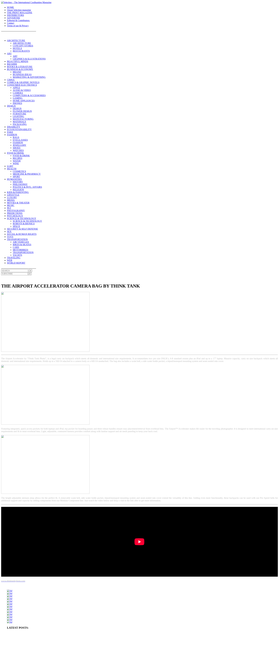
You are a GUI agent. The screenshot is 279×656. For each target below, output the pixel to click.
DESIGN (11, 106)
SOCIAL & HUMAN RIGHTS (21, 234)
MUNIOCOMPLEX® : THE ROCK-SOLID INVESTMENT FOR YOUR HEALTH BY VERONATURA (46, 634)
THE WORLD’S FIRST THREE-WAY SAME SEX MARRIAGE (197, 653)
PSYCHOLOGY (15, 216)
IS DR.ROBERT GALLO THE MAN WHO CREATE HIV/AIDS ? (32, 648)
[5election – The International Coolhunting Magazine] (26, 2)
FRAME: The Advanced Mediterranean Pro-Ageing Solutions (96, 643)
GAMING (18, 98)
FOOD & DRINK (15, 153)
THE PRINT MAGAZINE (19, 12)
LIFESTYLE (13, 195)
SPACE (16, 226)
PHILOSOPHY (20, 184)
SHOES (16, 148)
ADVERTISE (13, 18)
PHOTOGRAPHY (16, 210)
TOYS (10, 236)
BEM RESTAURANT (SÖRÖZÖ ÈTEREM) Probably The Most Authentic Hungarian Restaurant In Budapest (161, 643)
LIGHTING (18, 116)
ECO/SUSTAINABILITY (19, 129)
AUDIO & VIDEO (22, 90)
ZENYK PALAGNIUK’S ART (85, 653)
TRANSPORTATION (17, 239)
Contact (10, 23)
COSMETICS (19, 171)
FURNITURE (19, 114)
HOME (10, 7)
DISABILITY (13, 127)
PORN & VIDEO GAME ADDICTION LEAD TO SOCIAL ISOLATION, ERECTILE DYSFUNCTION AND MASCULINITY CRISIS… (59, 639)
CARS (16, 247)
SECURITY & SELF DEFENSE (22, 229)
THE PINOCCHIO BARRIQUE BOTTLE (102, 634)
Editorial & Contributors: (18, 20)
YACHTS (17, 255)
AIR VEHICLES (21, 242)
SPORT (16, 176)
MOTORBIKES (20, 250)
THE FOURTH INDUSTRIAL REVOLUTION (154, 653)
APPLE (16, 87)
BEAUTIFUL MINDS (17, 61)
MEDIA (11, 200)
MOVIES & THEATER (18, 202)
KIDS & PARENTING (18, 192)
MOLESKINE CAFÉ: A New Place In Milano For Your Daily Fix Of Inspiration (87, 648)
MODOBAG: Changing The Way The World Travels (222, 643)
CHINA (11, 79)
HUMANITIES (14, 179)
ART (9, 53)
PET (9, 208)
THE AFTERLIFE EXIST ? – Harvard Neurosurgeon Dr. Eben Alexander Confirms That (151, 634)
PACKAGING (20, 124)
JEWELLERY (19, 145)
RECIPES (17, 158)
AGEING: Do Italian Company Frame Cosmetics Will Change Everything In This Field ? (40, 643)
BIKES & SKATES (22, 244)
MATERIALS (19, 121)
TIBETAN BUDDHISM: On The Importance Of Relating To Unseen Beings (211, 639)
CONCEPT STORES (23, 45)
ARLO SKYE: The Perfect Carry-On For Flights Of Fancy (138, 648)
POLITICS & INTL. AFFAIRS (27, 187)
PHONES (17, 103)
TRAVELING (13, 257)
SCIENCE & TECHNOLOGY (21, 218)
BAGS (16, 137)
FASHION (12, 134)
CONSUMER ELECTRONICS (22, 85)
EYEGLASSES (20, 140)
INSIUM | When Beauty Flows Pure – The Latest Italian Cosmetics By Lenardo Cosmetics (40, 653)
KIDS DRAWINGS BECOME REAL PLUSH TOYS (117, 653)
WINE (16, 163)
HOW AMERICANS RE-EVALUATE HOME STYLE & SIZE (135, 639)
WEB (9, 260)
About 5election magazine (19, 10)
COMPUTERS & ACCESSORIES (29, 95)
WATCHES (18, 150)
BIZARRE (12, 64)
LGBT (10, 166)
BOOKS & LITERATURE (19, 66)
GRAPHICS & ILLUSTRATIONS (29, 59)
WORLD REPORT (16, 263)
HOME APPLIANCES (24, 100)
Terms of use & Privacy (18, 25)
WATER (17, 161)
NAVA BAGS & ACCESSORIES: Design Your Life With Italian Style (186, 648)
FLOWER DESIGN (22, 111)
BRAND (17, 72)
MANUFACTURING (23, 119)
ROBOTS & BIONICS (24, 223)
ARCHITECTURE (16, 40)
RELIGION (18, 189)
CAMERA (18, 93)
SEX (9, 231)
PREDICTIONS (14, 213)
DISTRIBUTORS (15, 15)
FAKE (10, 132)
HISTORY (18, 182)
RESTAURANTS (21, 51)
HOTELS (17, 48)
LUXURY (12, 197)
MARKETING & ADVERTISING (29, 77)
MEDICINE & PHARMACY (27, 174)
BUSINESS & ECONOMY (20, 69)
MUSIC (10, 205)
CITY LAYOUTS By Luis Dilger (171, 639)
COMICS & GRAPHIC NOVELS (23, 82)
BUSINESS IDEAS (22, 74)
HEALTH (11, 168)
